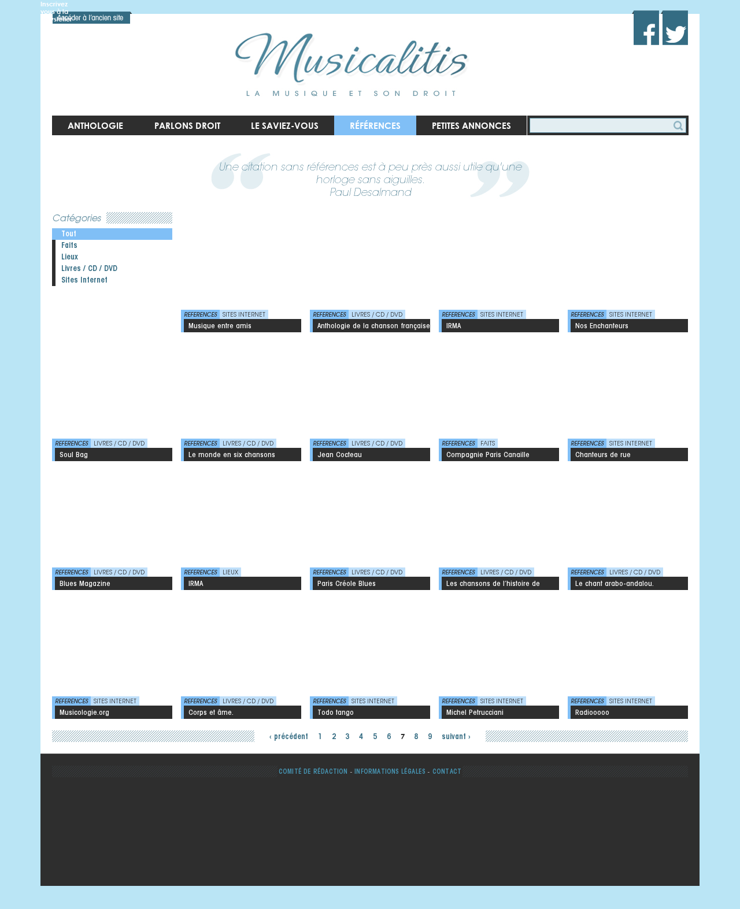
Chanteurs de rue (603, 454)
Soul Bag (74, 454)
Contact (446, 771)
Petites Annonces (471, 125)
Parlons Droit (187, 125)
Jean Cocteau (339, 454)
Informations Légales (390, 771)
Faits (69, 245)
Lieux (69, 257)
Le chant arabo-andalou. (614, 583)
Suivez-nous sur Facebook (645, 27)
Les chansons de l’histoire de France (493, 584)
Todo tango (335, 712)
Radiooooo (592, 712)
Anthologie (95, 125)
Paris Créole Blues (346, 583)
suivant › (456, 736)
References (200, 314)
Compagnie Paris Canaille (488, 454)
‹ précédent (288, 736)
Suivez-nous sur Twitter (674, 27)
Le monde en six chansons (231, 454)
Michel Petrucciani (475, 712)
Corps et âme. (211, 712)
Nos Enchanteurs (601, 325)
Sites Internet (84, 280)
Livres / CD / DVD (89, 268)
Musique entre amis (219, 325)
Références (375, 125)
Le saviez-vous (285, 125)
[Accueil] (355, 58)
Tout (68, 233)
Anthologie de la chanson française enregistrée (373, 326)
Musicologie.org (84, 712)
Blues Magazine (85, 583)
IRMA (453, 325)
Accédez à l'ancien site (92, 18)
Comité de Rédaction (313, 771)
